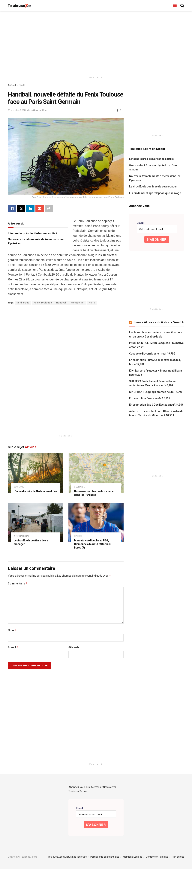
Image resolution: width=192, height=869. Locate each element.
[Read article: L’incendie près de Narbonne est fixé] (35, 473)
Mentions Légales (132, 856)
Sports (22, 85)
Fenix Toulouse (43, 302)
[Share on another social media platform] (49, 208)
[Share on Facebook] (12, 208)
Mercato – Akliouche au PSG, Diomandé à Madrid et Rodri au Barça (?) (92, 544)
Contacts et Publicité (157, 856)
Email (140, 222)
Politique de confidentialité (104, 856)
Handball (61, 302)
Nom (12, 630)
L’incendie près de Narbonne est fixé (32, 233)
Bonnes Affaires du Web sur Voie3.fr (159, 322)
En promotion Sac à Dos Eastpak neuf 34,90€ (156, 404)
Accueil (12, 85)
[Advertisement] (96, 43)
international (21, 536)
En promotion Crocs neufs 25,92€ (149, 398)
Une (44, 110)
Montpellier (78, 302)
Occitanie (19, 487)
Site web (73, 647)
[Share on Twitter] (21, 208)
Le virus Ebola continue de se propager (153, 186)
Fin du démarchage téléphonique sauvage (155, 193)
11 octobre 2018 (17, 110)
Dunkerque (22, 302)
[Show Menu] (175, 5)
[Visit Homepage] (19, 6)
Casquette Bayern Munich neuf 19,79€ (152, 353)
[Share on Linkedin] (30, 208)
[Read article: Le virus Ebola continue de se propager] (35, 522)
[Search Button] (182, 5)
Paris (92, 302)
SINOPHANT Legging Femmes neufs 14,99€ (155, 391)
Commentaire (18, 583)
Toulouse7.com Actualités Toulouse (67, 856)
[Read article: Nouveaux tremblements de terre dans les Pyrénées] (95, 473)
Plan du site (178, 856)
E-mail (13, 647)
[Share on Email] (39, 208)
